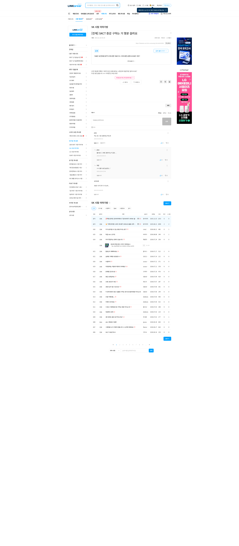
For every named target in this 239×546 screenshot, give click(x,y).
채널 (128, 13)
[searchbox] (134, 350)
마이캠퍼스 (135, 13)
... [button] (146, 345)
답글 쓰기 (102, 143)
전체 (94, 208)
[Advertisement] (131, 94)
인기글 (100, 208)
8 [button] (139, 345)
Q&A (115, 208)
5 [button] (129, 345)
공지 (129, 208)
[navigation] (78, 49)
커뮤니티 (104, 13)
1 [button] (116, 345)
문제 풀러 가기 (160, 51)
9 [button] (142, 345)
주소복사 (168, 43)
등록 (166, 121)
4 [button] (126, 345)
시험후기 (107, 208)
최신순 (169, 113)
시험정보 (122, 208)
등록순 (164, 113)
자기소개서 (112, 13)
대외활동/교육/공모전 (87, 13)
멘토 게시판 (121, 13)
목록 (168, 105)
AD (144, 245)
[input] (126, 121)
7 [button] (136, 345)
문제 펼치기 (131, 61)
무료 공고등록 (167, 14)
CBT (97, 13)
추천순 (159, 113)
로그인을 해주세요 (77, 34)
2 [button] (119, 345)
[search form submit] (117, 5)
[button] (113, 344)
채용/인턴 (76, 13)
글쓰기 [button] (167, 203)
